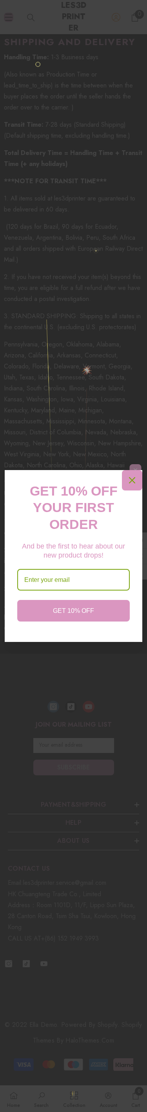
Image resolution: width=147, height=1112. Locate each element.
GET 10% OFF (73, 610)
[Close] (132, 480)
